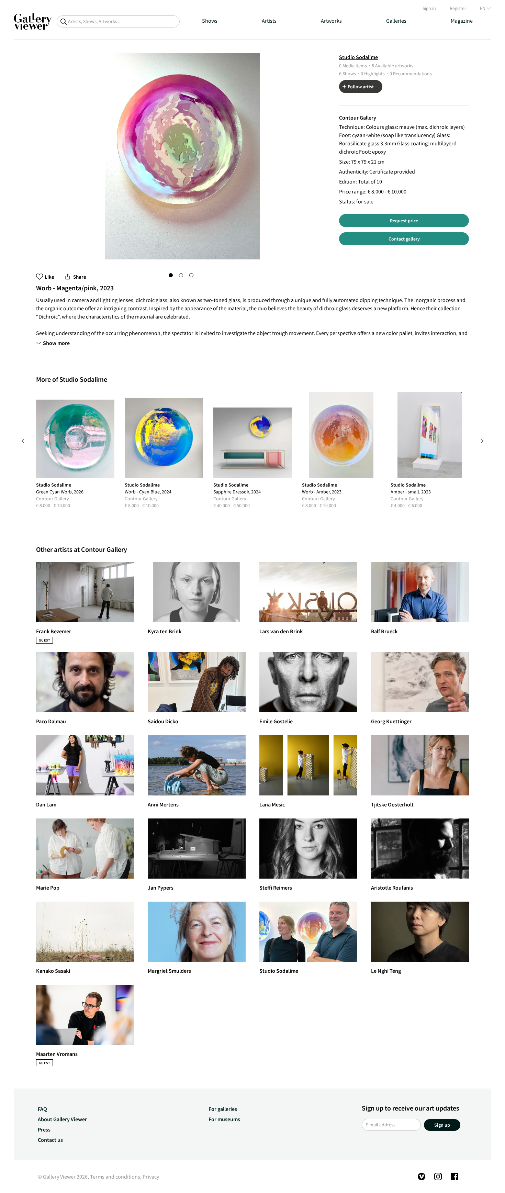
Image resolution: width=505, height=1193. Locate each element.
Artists (269, 20)
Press (44, 1129)
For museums (224, 1119)
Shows (209, 20)
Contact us (50, 1139)
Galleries (396, 20)
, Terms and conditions (114, 1176)
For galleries (223, 1108)
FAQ (42, 1108)
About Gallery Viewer (62, 1119)
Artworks (331, 20)
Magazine (462, 20)
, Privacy (149, 1176)
